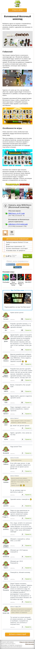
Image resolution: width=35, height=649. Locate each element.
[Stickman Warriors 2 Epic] (21, 277)
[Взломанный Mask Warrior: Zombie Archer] (13, 277)
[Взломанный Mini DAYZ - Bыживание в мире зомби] (28, 277)
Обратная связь (29, 644)
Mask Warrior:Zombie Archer (14, 283)
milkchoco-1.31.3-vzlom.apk (18, 224)
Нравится (28, 319)
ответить (12, 319)
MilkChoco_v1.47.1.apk (16, 213)
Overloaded (6, 282)
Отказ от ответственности (27, 642)
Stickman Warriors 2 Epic (21, 283)
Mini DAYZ (28, 282)
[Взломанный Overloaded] (6, 277)
